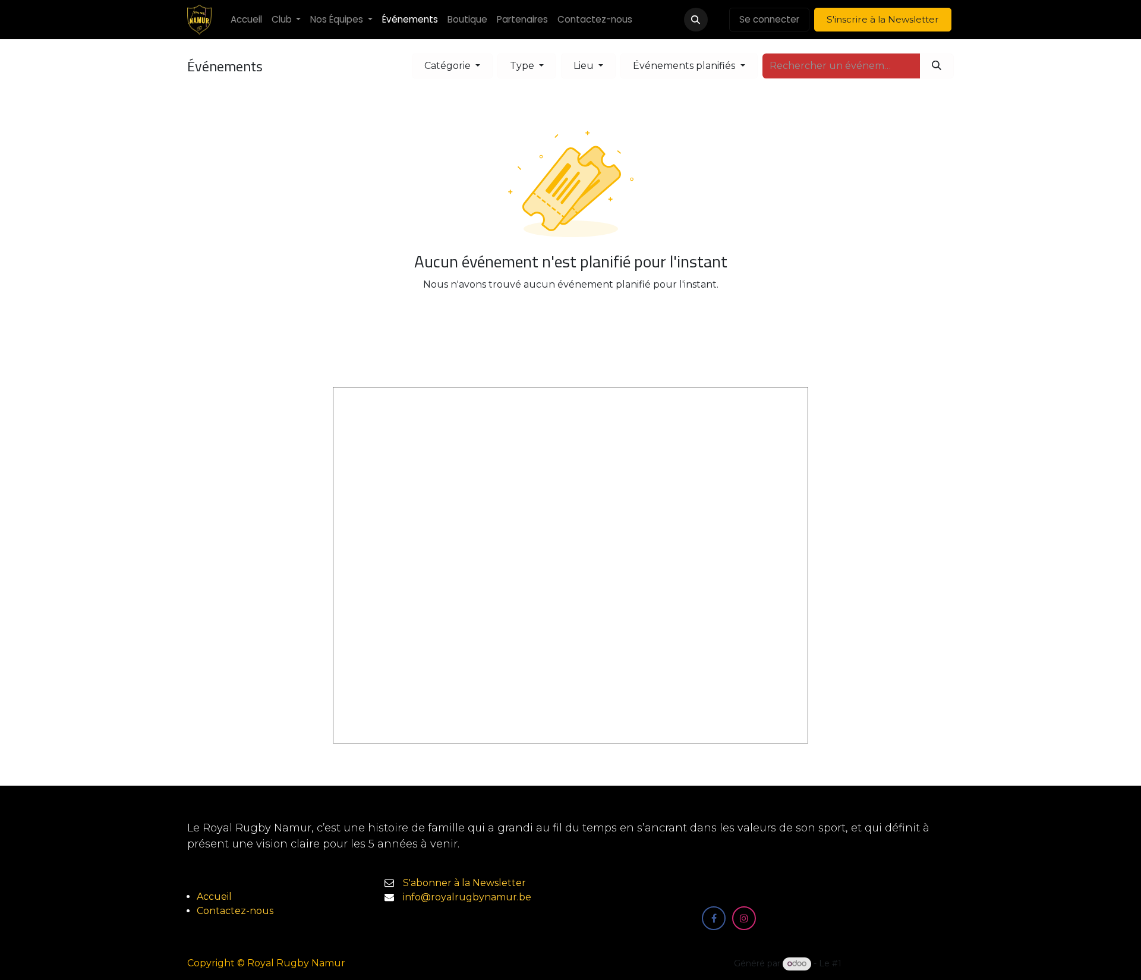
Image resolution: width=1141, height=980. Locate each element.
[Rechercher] (936, 65)
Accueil (214, 896)
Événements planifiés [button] (685, 65)
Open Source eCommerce (899, 963)
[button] (696, 19)
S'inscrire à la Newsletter (883, 19)
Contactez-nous (235, 910)
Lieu (584, 65)
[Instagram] (744, 918)
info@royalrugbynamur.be (467, 897)
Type (523, 65)
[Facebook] (714, 918)
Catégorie (448, 65)
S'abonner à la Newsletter (464, 882)
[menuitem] (246, 19)
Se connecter (769, 19)
